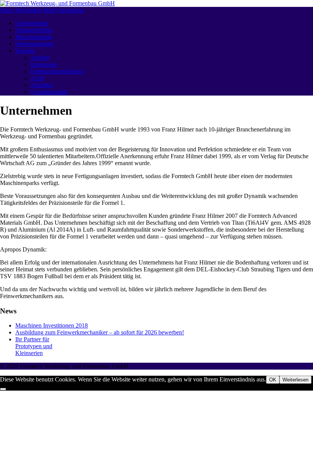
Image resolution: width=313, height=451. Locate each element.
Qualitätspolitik (49, 92)
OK (272, 380)
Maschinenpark (33, 37)
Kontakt (25, 50)
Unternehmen (31, 23)
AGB (37, 78)
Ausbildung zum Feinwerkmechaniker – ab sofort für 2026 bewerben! (99, 332)
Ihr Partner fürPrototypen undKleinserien (33, 346)
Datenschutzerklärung (57, 71)
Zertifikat (42, 85)
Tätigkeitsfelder (34, 30)
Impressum (44, 64)
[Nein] (3, 389)
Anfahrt (40, 57)
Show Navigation (21, 10)
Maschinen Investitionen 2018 (51, 325)
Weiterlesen (295, 380)
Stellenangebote (34, 44)
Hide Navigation (64, 10)
